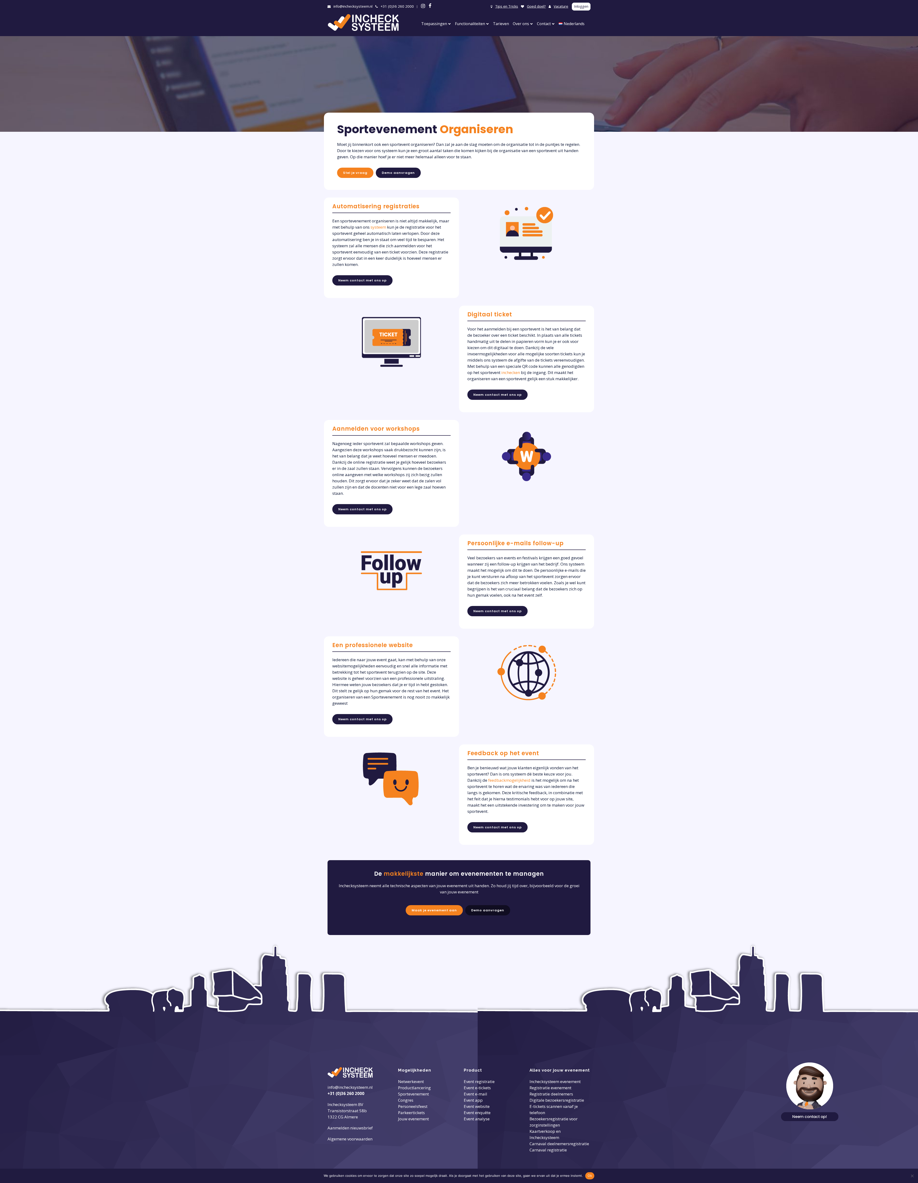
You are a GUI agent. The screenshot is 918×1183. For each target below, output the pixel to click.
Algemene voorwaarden (350, 1139)
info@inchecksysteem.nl (352, 6)
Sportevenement (413, 1094)
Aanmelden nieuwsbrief (350, 1128)
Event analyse (477, 1119)
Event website (477, 1106)
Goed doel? (536, 6)
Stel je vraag (355, 173)
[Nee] (912, 1175)
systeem (378, 227)
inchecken (510, 372)
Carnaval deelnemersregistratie (559, 1143)
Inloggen (581, 6)
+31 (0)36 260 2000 (397, 6)
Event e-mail (475, 1094)
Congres (405, 1100)
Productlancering (414, 1087)
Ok (590, 1175)
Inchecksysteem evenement (555, 1081)
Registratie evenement (550, 1087)
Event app (473, 1100)
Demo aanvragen (398, 173)
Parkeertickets (411, 1112)
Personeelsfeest (412, 1106)
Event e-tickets (477, 1087)
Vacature (561, 6)
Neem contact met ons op (362, 280)
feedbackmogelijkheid (509, 780)
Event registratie (479, 1081)
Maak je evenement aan (434, 910)
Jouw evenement (413, 1119)
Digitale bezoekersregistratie (557, 1100)
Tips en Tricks (506, 6)
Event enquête (477, 1112)
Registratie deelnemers (551, 1094)
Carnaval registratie (548, 1150)
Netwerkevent (411, 1081)
